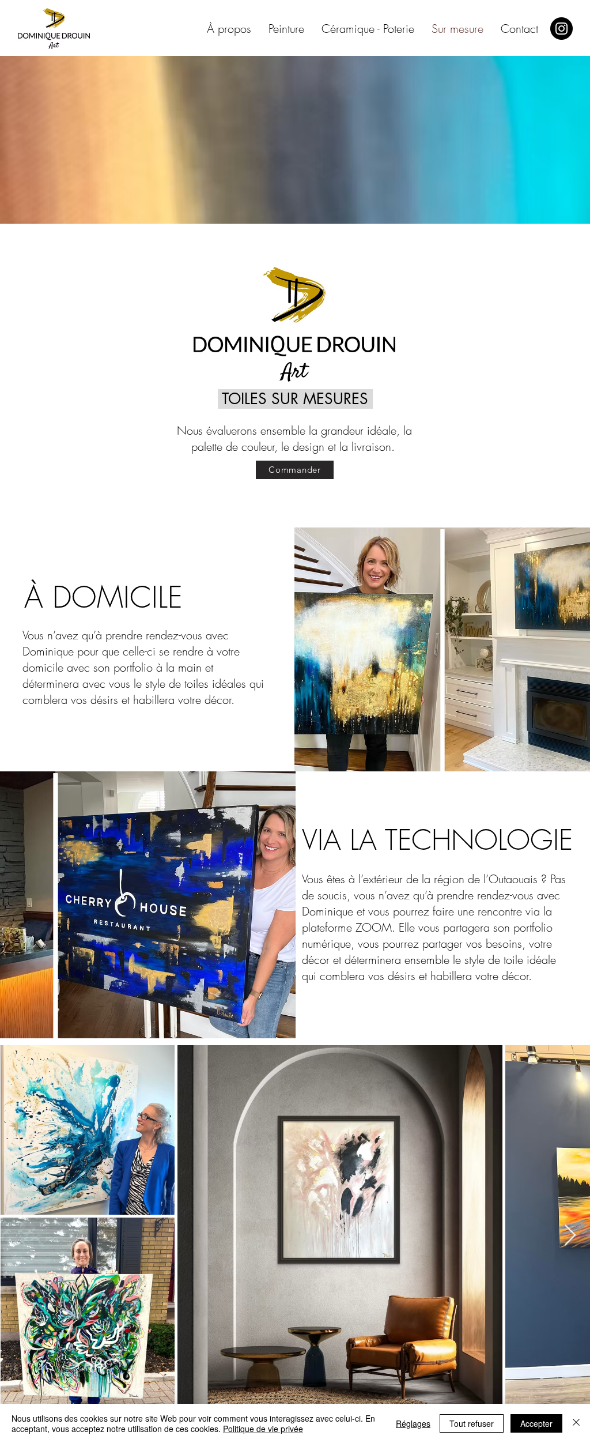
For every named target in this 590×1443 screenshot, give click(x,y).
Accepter (536, 1423)
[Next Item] (570, 1236)
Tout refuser (471, 1423)
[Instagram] (561, 28)
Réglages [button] (413, 1423)
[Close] (576, 1423)
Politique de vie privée (263, 1428)
